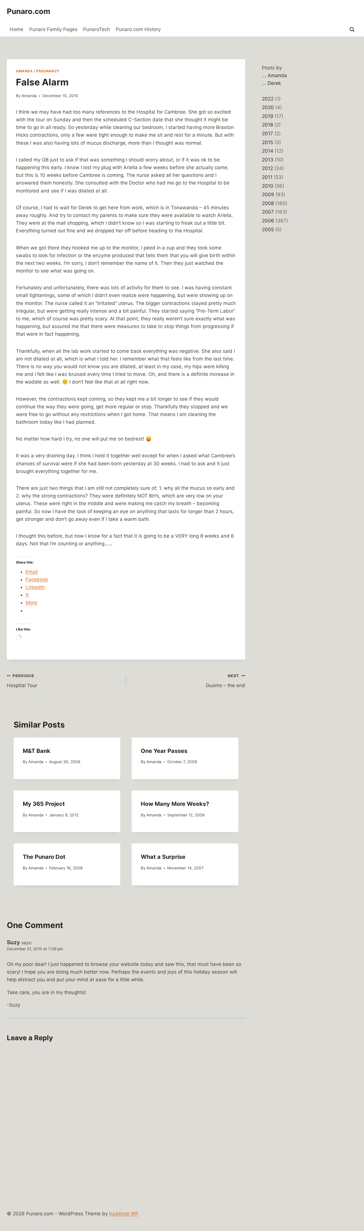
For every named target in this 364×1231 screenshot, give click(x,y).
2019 (267, 116)
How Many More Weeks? (175, 803)
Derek (274, 83)
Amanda (24, 71)
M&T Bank (36, 750)
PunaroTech (96, 29)
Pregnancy (47, 71)
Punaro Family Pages (53, 29)
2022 (268, 99)
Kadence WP (123, 1213)
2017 (267, 133)
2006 (268, 221)
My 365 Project (44, 803)
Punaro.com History (138, 29)
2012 (267, 168)
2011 (267, 177)
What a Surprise (163, 856)
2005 (268, 229)
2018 (267, 125)
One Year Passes (164, 750)
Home (16, 29)
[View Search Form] (352, 29)
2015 (267, 142)
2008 (268, 203)
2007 (268, 212)
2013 (267, 160)
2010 (267, 186)
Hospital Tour (22, 681)
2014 (267, 151)
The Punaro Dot (44, 856)
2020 (268, 107)
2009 (268, 194)
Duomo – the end (225, 681)
